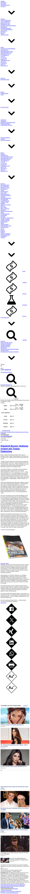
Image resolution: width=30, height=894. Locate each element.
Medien (2, 92)
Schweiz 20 (3, 61)
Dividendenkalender (5, 123)
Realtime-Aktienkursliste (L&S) (8, 122)
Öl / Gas (2, 228)
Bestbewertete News (5, 23)
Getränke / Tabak (5, 202)
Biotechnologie (4, 189)
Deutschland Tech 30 (5, 53)
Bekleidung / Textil (5, 187)
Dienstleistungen (4, 191)
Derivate (24, 293)
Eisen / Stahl (3, 193)
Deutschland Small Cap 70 (7, 51)
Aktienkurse (3, 119)
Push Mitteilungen (5, 434)
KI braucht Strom (5, 563)
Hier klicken (3, 602)
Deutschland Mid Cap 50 (6, 52)
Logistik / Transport (5, 219)
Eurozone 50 (3, 59)
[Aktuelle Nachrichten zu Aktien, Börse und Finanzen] (6, 372)
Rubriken (3, 19)
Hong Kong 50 (4, 65)
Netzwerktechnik (4, 227)
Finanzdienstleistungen (6, 198)
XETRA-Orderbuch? (5, 140)
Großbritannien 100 (5, 60)
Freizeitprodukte (4, 199)
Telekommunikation (5, 235)
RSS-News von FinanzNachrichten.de (9, 892)
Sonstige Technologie (5, 233)
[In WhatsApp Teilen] (11, 659)
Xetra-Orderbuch (12, 884)
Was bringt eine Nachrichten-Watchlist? (10, 349)
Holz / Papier (4, 207)
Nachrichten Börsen (5, 886)
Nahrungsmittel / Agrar (6, 225)
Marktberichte (4, 26)
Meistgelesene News (5, 24)
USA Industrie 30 (5, 55)
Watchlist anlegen (5, 350)
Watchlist (24, 340)
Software (3, 232)
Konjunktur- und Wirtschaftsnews (8, 25)
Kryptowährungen (5, 317)
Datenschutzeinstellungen (6, 888)
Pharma (2, 229)
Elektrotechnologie (5, 194)
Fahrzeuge (3, 196)
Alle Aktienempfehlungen (6, 29)
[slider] (3, 441)
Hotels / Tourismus (5, 208)
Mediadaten (15, 888)
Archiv (2, 94)
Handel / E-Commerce (6, 204)
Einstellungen (4, 347)
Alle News (3, 6)
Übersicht (3, 139)
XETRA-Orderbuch (5, 137)
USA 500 (3, 56)
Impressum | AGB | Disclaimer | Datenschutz (11, 891)
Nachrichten (3, 2)
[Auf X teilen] (11, 625)
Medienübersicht (4, 93)
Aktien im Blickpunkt (6, 20)
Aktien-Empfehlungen (15, 886)
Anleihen (24, 282)
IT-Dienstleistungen (5, 214)
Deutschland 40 (4, 50)
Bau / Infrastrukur (5, 186)
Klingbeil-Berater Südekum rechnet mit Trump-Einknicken (14, 449)
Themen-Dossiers (5, 34)
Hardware (3, 206)
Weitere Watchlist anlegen (6, 342)
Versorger (3, 237)
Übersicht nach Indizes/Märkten (8, 48)
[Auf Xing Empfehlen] (11, 636)
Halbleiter (3, 203)
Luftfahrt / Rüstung (5, 220)
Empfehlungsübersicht (6, 28)
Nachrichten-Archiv (8, 887)
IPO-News (3, 32)
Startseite (3, 1)
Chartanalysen (4, 30)
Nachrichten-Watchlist (6, 344)
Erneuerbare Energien (6, 195)
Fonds (23, 271)
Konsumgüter (4, 215)
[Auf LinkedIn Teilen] (11, 647)
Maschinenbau (4, 221)
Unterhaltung (4, 236)
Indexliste (3, 154)
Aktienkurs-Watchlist (5, 345)
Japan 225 (3, 64)
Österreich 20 (4, 63)
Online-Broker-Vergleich (6, 125)
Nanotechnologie (4, 224)
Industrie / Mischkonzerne (7, 211)
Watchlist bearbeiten (5, 346)
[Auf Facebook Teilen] (11, 614)
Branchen (3, 78)
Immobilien (3, 210)
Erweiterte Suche (4, 107)
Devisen (24, 316)
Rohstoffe (3, 231)
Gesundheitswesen (5, 200)
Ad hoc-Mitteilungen (5, 21)
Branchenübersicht (5, 79)
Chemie (2, 190)
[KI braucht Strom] (14, 562)
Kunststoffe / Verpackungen (7, 217)
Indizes (2, 47)
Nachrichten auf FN (5, 5)
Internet (2, 212)
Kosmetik (3, 216)
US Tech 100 (4, 57)
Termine (2, 33)
